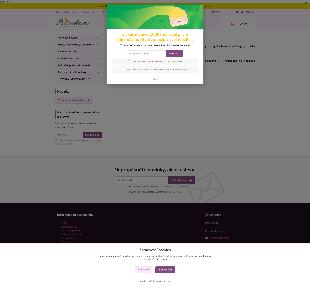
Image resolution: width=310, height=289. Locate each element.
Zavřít (155, 79)
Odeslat (174, 53)
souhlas (140, 256)
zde (169, 281)
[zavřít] (197, 9)
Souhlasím (165, 269)
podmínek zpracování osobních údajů (172, 69)
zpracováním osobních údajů (154, 62)
